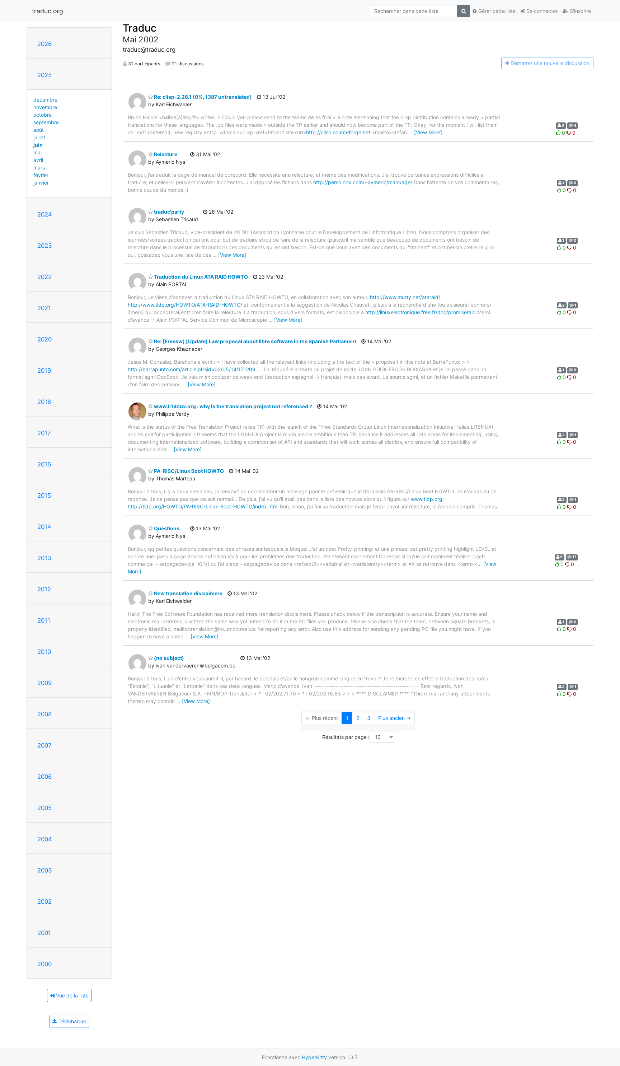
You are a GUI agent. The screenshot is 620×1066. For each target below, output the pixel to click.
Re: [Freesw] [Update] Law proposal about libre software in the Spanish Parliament (254, 341)
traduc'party (168, 212)
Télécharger (71, 1021)
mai (37, 152)
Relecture (165, 154)
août (38, 130)
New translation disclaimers (187, 593)
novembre (45, 107)
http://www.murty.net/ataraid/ (405, 297)
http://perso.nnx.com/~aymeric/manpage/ (362, 182)
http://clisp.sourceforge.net (338, 132)
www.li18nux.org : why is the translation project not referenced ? (232, 406)
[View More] (428, 132)
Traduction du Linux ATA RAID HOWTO (200, 277)
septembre (46, 122)
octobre (42, 115)
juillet (39, 137)
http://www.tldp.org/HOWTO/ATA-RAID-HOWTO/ (185, 305)
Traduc (139, 28)
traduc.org (47, 11)
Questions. (167, 528)
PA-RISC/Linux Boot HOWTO (188, 471)
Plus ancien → (394, 718)
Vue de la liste (72, 995)
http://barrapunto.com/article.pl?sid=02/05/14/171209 (191, 369)
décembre (45, 100)
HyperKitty (314, 1057)
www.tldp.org (426, 499)
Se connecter (541, 11)
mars (39, 167)
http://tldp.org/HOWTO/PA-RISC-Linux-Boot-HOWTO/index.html (203, 506)
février (40, 175)
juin (38, 145)
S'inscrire (579, 11)
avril (38, 160)
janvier (41, 183)
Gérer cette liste (496, 11)
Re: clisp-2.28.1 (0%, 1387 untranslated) (202, 97)
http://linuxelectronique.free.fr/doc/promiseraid (420, 312)
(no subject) (168, 658)
